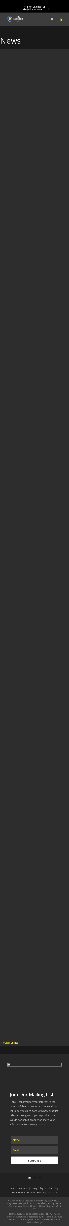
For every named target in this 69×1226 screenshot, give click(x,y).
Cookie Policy (51, 1188)
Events (31, 174)
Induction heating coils (40, 227)
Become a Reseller (36, 1192)
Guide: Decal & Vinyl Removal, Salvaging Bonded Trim (33, 484)
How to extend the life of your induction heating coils (33, 274)
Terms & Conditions (18, 1188)
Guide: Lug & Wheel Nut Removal (23, 535)
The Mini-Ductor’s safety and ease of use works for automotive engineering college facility (32, 587)
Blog (24, 120)
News (49, 120)
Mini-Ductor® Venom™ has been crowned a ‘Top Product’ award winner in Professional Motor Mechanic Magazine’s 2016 (34, 780)
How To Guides (30, 61)
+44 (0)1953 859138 (34, 6)
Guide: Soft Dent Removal (19, 434)
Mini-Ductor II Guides (24, 65)
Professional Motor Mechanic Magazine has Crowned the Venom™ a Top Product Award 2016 (33, 741)
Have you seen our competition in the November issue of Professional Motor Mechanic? (34, 1006)
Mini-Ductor (30, 592)
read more (12, 98)
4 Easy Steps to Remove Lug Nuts (23, 700)
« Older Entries (10, 1042)
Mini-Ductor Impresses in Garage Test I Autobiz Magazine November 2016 (30, 923)
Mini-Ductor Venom (51, 538)
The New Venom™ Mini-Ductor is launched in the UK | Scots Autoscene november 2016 (33, 881)
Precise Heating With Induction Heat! (24, 116)
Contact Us (52, 1192)
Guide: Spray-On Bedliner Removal (24, 383)
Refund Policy (18, 1192)
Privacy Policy (36, 1188)
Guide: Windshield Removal (20, 333)
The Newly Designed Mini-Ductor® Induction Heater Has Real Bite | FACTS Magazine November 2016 (32, 960)
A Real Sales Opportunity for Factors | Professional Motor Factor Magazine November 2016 (32, 839)
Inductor (45, 336)
